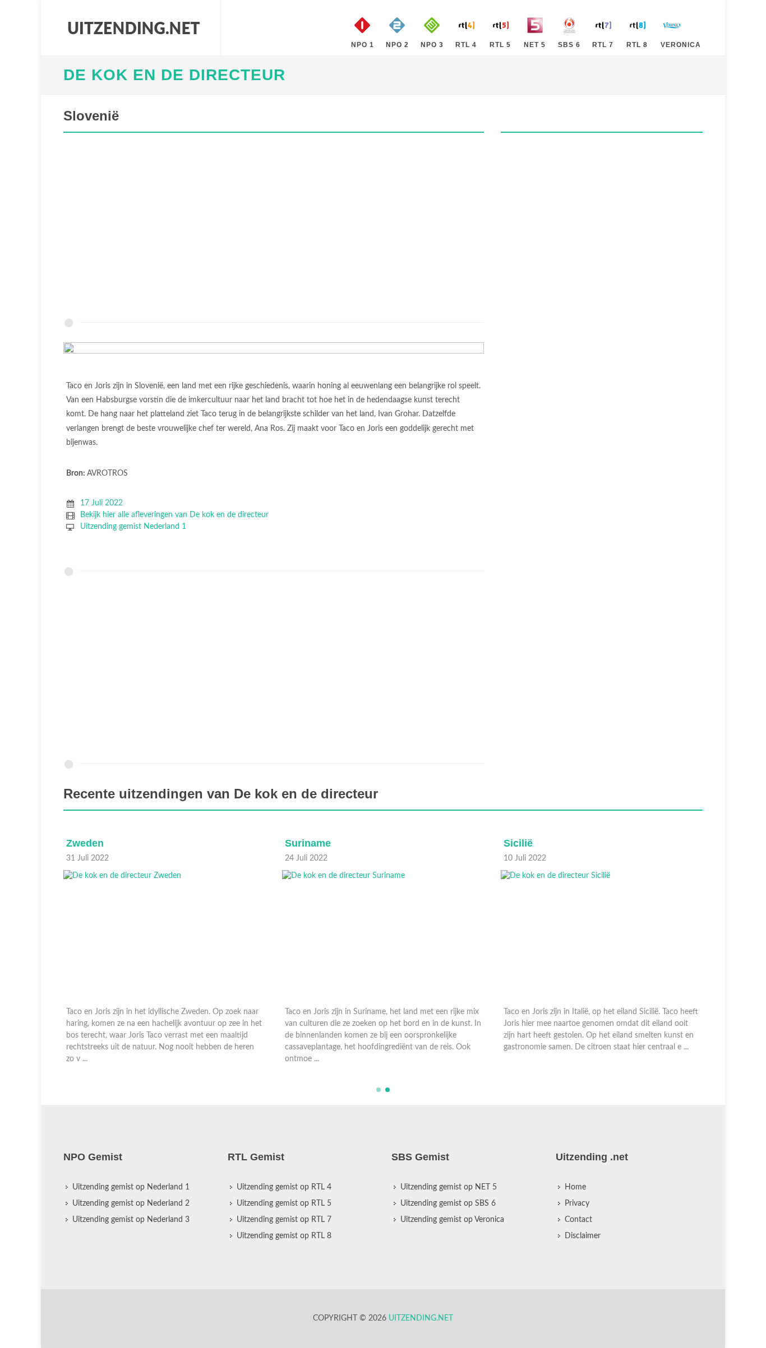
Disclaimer (583, 1236)
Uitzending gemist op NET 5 (448, 1187)
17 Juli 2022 (101, 503)
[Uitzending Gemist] (133, 28)
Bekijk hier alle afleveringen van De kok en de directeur (174, 515)
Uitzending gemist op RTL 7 (284, 1220)
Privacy (577, 1203)
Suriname (308, 843)
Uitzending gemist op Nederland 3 (131, 1220)
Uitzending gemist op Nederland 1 (131, 1187)
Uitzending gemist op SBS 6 (448, 1203)
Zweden (85, 843)
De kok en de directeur (174, 74)
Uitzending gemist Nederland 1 (133, 527)
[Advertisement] (273, 228)
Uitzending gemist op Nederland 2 (131, 1203)
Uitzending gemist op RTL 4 (284, 1187)
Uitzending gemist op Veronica (452, 1220)
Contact (578, 1220)
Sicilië (518, 843)
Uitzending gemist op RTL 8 (284, 1236)
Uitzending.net (421, 1318)
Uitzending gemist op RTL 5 (284, 1203)
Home (575, 1187)
